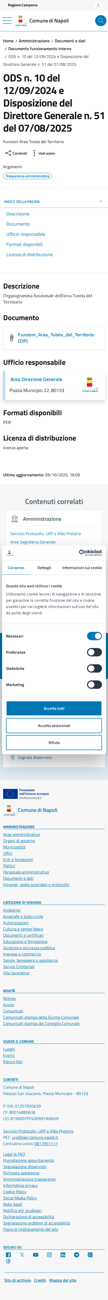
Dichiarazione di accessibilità (28, 1217)
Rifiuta (54, 743)
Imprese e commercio (22, 954)
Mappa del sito (62, 1280)
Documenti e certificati (23, 935)
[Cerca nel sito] (100, 20)
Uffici (7, 853)
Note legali (12, 1204)
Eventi (9, 1055)
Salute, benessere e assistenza (30, 960)
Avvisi (8, 1005)
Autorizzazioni (16, 923)
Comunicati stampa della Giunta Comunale (41, 1017)
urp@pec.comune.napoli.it (35, 1137)
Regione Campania (22, 5)
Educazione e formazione (25, 941)
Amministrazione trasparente (29, 1179)
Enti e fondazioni (18, 859)
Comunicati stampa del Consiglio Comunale (41, 1023)
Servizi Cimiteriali (19, 966)
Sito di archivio (17, 1280)
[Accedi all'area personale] (98, 5)
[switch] (94, 652)
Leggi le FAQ (14, 1154)
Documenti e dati (18, 878)
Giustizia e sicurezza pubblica (29, 948)
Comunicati (13, 1011)
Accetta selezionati (54, 725)
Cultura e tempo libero (23, 929)
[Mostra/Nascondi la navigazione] (7, 20)
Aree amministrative (21, 834)
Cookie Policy (14, 1191)
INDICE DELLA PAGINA (22, 201)
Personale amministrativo (26, 872)
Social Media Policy (20, 1198)
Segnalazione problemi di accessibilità (36, 1223)
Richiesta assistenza (21, 1173)
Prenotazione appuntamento (28, 1160)
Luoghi (9, 1049)
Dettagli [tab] (44, 567)
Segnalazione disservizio (24, 1166)
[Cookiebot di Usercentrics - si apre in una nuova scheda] (79, 553)
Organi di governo (19, 841)
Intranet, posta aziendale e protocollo (36, 884)
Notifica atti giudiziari (22, 1210)
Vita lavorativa (16, 973)
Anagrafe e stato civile (23, 916)
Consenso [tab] (16, 567)
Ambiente (11, 910)
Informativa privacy (20, 1185)
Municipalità (14, 847)
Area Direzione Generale (36, 379)
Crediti (40, 1280)
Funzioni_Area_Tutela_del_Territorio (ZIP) (56, 337)
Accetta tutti (54, 708)
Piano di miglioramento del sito (30, 1229)
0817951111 (46, 1143)
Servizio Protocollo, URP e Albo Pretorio (38, 1131)
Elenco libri (13, 1061)
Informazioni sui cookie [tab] (82, 567)
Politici (9, 866)
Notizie (9, 998)
